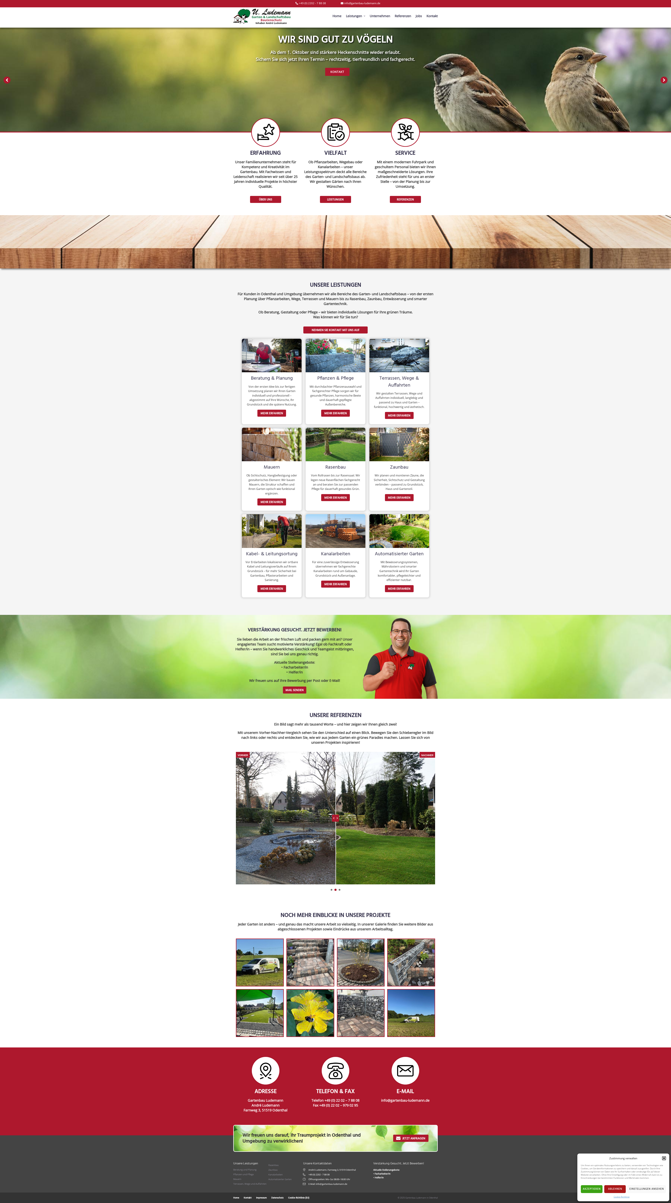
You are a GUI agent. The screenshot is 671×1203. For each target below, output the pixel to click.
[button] (664, 1158)
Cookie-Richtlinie (622, 1196)
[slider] (335, 818)
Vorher (243, 755)
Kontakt (352, 72)
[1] (331, 890)
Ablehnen (615, 1189)
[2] (335, 890)
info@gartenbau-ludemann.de (405, 1100)
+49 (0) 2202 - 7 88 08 (319, 1174)
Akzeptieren (592, 1189)
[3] (339, 890)
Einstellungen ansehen (646, 1189)
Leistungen (321, 72)
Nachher (427, 755)
